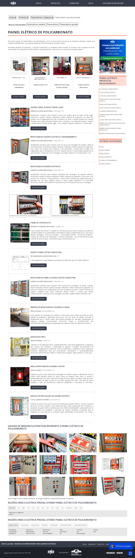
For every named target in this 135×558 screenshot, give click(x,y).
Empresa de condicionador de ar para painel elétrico (112, 124)
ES (28, 508)
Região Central (13, 525)
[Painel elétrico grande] (113, 442)
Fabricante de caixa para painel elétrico (110, 100)
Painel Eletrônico (106, 157)
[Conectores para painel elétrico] (83, 442)
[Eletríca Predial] (13, 5)
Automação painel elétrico (109, 89)
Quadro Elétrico (105, 164)
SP (33, 508)
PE (52, 508)
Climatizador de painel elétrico (110, 108)
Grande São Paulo (66, 525)
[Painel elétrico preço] (23, 442)
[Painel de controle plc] (20, 241)
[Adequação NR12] (20, 355)
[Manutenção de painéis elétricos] (23, 464)
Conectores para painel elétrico (111, 120)
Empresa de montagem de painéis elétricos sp (110, 129)
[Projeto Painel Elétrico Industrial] (20, 271)
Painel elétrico (52, 24)
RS (47, 508)
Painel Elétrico (105, 154)
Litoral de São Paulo (81, 525)
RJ (18, 508)
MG (24, 508)
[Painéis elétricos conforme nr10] (113, 486)
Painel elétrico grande (69, 24)
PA (81, 508)
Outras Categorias (110, 141)
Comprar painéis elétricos (108, 111)
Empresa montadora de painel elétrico (113, 133)
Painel (102, 147)
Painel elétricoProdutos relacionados (108, 81)
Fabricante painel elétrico (108, 104)
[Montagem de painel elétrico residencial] (53, 486)
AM (76, 508)
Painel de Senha (105, 150)
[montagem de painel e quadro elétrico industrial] (20, 296)
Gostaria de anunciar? (113, 3)
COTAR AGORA (18, 97)
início (38, 3)
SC (43, 508)
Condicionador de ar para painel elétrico (111, 115)
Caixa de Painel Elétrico (107, 92)
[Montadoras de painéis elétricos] (113, 464)
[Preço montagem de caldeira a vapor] (20, 385)
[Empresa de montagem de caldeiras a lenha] (20, 326)
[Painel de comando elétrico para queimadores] (53, 442)
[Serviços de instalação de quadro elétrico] (20, 415)
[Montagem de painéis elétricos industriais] (23, 486)
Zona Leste (54, 525)
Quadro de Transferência (108, 160)
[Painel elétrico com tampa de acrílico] (53, 464)
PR (38, 508)
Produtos (55, 3)
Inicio (85, 544)
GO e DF (68, 508)
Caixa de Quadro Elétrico (108, 96)
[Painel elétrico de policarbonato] (29, 204)
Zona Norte (24, 525)
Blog (91, 3)
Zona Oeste (35, 525)
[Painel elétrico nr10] (83, 486)
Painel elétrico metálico (36, 24)
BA (57, 508)
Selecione (12, 508)
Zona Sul (44, 525)
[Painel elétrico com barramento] (83, 464)
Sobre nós (74, 3)
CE (62, 508)
